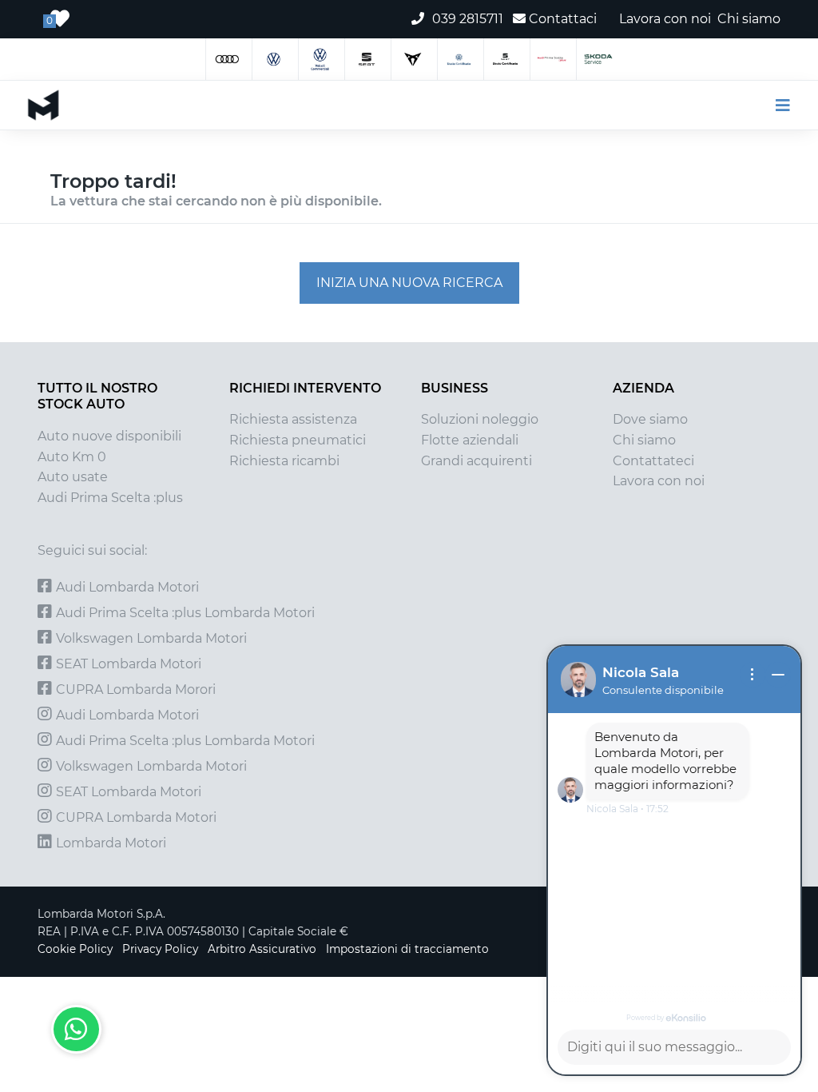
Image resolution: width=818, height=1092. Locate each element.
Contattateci (653, 460)
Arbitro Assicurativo (262, 949)
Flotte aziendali (469, 440)
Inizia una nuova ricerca (409, 282)
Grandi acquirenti (476, 460)
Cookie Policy (75, 949)
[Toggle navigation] (776, 106)
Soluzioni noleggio (479, 419)
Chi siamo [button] (748, 18)
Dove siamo (650, 419)
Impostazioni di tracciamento (407, 949)
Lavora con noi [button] (665, 18)
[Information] (752, 674)
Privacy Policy (160, 949)
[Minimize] (778, 674)
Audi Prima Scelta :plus (110, 497)
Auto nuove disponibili (109, 436)
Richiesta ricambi (284, 460)
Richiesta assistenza (293, 419)
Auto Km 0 (72, 456)
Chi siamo (644, 440)
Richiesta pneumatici (297, 440)
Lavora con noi (659, 480)
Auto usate (73, 476)
